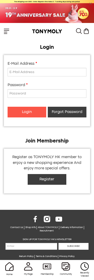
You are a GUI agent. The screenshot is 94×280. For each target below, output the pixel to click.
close (90, 3)
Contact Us (16, 228)
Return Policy (26, 256)
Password (16, 85)
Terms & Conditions (46, 256)
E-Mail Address (21, 63)
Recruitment (47, 231)
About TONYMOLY (48, 228)
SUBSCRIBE (73, 246)
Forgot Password (67, 112)
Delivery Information (71, 228)
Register (46, 179)
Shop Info (30, 228)
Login (27, 112)
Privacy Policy (67, 256)
